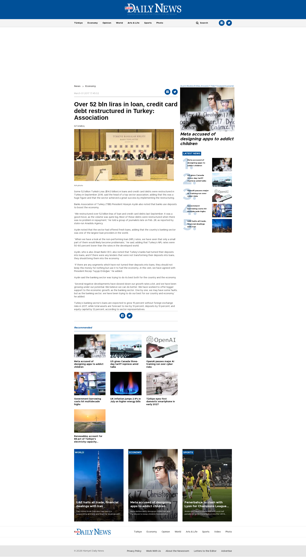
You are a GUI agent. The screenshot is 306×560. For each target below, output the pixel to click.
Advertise (226, 551)
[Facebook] (222, 23)
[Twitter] (229, 23)
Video (217, 532)
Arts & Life (133, 23)
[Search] (197, 22)
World (119, 23)
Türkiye (78, 23)
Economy (92, 23)
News (77, 86)
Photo (159, 23)
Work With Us (153, 551)
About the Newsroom (177, 551)
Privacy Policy (134, 551)
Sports (148, 23)
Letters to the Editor (205, 551)
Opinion (106, 23)
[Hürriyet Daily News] (153, 9)
